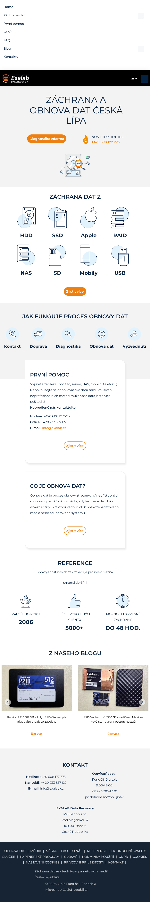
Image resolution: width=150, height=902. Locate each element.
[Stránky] (8, 702)
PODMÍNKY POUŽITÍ (98, 857)
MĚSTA (51, 851)
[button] (74, 15)
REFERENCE (97, 851)
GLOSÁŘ (71, 857)
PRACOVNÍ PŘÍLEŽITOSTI (84, 862)
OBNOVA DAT (15, 851)
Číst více (37, 734)
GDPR (123, 857)
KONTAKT (115, 862)
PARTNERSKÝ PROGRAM (40, 857)
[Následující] (142, 702)
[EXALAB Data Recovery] (15, 78)
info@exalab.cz (54, 428)
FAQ (64, 851)
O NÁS (77, 851)
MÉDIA (35, 851)
